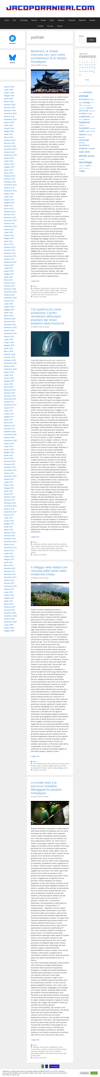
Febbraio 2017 (9, 426)
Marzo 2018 (8, 387)
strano (91, 155)
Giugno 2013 (9, 556)
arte (91, 99)
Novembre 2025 (10, 113)
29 (92, 71)
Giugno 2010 (9, 595)
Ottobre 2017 (9, 402)
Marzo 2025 (8, 137)
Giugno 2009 (9, 628)
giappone (86, 119)
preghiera (46, 292)
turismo (44, 768)
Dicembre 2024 (10, 146)
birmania (39, 763)
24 (80, 71)
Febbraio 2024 (9, 176)
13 (87, 65)
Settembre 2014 (10, 512)
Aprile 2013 (8, 562)
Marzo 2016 (8, 458)
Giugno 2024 (9, 164)
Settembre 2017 (10, 405)
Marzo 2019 (8, 351)
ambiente (36, 1047)
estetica (47, 290)
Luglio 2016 (8, 446)
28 (90, 71)
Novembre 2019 (10, 327)
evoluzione (50, 546)
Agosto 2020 (9, 301)
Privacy (59, 26)
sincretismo (60, 292)
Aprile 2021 (8, 277)
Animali (43, 20)
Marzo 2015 (8, 494)
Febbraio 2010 (9, 607)
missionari (63, 290)
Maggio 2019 (9, 345)
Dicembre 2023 (10, 182)
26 (85, 71)
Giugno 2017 (9, 414)
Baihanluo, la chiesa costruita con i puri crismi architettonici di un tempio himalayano (49, 56)
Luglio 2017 (8, 411)
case (44, 763)
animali (50, 544)
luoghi (38, 766)
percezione (59, 548)
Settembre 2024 (10, 155)
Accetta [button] (94, 1073)
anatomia (44, 544)
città (80, 105)
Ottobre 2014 (9, 509)
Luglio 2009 (8, 625)
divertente (92, 111)
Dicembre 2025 (10, 111)
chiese (53, 288)
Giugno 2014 (9, 521)
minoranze (44, 766)
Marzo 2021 (8, 280)
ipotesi (61, 546)
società (33, 294)
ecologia (43, 546)
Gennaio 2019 (9, 357)
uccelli (33, 1055)
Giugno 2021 (9, 271)
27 (87, 71)
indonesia (34, 1051)
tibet (42, 294)
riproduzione (50, 1053)
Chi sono (50, 26)
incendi (33, 766)
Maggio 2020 (9, 310)
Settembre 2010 (10, 586)
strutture (81, 159)
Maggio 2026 (9, 96)
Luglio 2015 (8, 482)
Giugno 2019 (9, 342)
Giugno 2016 (9, 449)
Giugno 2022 (9, 235)
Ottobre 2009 (9, 619)
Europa (89, 113)
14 (90, 65)
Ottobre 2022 (9, 223)
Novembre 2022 (10, 220)
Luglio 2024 (8, 161)
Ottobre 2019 (9, 331)
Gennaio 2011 (9, 583)
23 (95, 67)
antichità (56, 544)
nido (46, 1051)
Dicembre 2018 (10, 360)
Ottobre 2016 (9, 438)
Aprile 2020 (8, 313)
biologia (86, 102)
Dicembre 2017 (10, 396)
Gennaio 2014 (9, 536)
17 (80, 67)
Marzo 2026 (8, 102)
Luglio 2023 (8, 197)
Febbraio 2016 (9, 461)
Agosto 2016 (9, 443)
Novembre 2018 (10, 363)
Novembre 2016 (10, 435)
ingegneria (84, 122)
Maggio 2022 (9, 238)
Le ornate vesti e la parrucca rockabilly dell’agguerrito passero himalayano (46, 788)
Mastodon (82, 20)
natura (33, 548)
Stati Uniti (84, 151)
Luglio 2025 (8, 125)
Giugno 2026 (9, 93)
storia (38, 294)
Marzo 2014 (8, 530)
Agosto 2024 (9, 158)
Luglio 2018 (8, 375)
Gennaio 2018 (9, 393)
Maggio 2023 (9, 203)
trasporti (88, 165)
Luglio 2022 (8, 232)
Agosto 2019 (9, 336)
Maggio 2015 (9, 488)
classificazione (53, 1047)
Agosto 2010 (9, 589)
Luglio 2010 (8, 592)
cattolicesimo (45, 288)
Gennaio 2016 (9, 464)
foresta (64, 1049)
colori (61, 1047)
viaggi (55, 768)
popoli (40, 292)
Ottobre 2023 (9, 188)
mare (66, 546)
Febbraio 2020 (9, 319)
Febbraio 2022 (9, 247)
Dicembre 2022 (10, 218)
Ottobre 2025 (9, 116)
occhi (37, 548)
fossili (57, 546)
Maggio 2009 (9, 631)
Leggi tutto (35, 281)
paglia (51, 766)
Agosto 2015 (9, 479)
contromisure (55, 763)
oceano (42, 548)
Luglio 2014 (8, 518)
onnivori (51, 1051)
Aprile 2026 (8, 99)
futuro (80, 119)
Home (7, 20)
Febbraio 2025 (9, 140)
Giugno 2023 (9, 200)
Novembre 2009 (10, 616)
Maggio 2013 (9, 559)
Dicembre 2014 (10, 503)
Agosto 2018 (9, 372)
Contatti (40, 26)
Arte (14, 20)
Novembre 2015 (10, 470)
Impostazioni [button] (84, 1073)
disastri (62, 763)
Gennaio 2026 (9, 107)
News (35, 286)
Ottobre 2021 (9, 259)
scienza (56, 550)
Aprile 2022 (8, 241)
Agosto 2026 (9, 87)
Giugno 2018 (9, 378)
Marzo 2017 (8, 423)
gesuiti (53, 290)
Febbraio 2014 (9, 533)
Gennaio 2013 (9, 571)
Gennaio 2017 (9, 429)
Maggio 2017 (9, 417)
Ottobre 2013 (9, 545)
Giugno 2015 (9, 485)
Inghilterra (82, 125)
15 (92, 65)
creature (37, 546)
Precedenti (54, 1066)
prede (39, 550)
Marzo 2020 (8, 316)
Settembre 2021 (10, 262)
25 (82, 71)
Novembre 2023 (10, 185)
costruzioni (63, 288)
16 (94, 65)
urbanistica (86, 168)
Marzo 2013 (8, 565)
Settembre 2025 (10, 119)
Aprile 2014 (8, 527)
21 (89, 67)
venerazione (49, 294)
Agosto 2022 (9, 229)
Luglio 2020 (8, 304)
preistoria (45, 550)
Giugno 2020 (9, 307)
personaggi (34, 1053)
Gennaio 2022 (9, 250)
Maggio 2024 (9, 167)
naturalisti (41, 1051)
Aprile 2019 (8, 348)
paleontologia (50, 548)
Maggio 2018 (9, 381)
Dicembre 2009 (10, 613)
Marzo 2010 (8, 604)
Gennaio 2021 (9, 286)
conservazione (35, 1049)
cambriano (62, 544)
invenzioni (84, 128)
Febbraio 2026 (9, 105)
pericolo (82, 137)
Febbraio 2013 (9, 568)
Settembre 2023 (10, 191)
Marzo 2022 (8, 244)
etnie (67, 763)
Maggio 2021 (9, 274)
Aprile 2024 (8, 170)
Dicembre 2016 (10, 432)
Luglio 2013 (8, 553)
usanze (50, 768)
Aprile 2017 (8, 420)
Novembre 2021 (10, 256)
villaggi (60, 768)
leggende (92, 128)
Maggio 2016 (9, 452)
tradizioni (81, 165)
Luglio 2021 (8, 268)
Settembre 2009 (10, 622)
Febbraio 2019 (9, 354)
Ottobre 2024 (9, 152)
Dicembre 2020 (10, 289)
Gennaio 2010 (9, 610)
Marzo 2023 (8, 209)
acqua (80, 92)
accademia (36, 544)
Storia (52, 20)
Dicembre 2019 (10, 325)
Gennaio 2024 (9, 179)
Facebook (71, 20)
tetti (39, 768)
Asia (34, 763)
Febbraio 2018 (9, 390)
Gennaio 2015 (9, 500)
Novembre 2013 (10, 542)
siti (59, 766)
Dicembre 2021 (10, 253)
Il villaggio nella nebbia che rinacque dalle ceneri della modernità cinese (49, 570)
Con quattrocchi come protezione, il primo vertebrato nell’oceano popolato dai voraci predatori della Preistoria (47, 316)
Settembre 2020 (10, 298)
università (63, 550)
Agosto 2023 (9, 194)
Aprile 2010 (8, 601)
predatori (34, 550)
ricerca (51, 550)
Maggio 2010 (9, 598)
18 (82, 67)
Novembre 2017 (10, 399)
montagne (34, 292)
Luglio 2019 (8, 339)
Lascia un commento (40, 296)
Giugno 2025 (9, 128)
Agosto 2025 (9, 122)
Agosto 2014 (9, 515)
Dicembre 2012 (10, 574)
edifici (42, 290)
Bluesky (92, 20)
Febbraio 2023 (9, 212)
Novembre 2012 (10, 577)
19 (85, 67)
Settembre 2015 (10, 476)
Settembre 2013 (10, 547)
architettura (37, 288)
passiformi (57, 1051)
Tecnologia (23, 20)
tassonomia (58, 1053)
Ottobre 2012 (9, 580)
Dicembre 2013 (10, 539)
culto (32, 290)
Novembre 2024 (10, 149)
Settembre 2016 (10, 440)
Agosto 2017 (9, 408)
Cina (57, 288)
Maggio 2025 (9, 131)
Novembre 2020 (10, 292)
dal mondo (84, 110)
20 (87, 67)
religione (53, 292)
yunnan (55, 294)
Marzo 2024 (8, 173)
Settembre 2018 (10, 369)
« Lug (86, 80)
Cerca (81, 36)
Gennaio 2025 (9, 143)
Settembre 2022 (10, 226)
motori (92, 131)
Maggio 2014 (9, 524)
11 (82, 65)
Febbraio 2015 (9, 497)
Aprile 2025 (8, 134)
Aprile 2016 (8, 455)
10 (80, 65)
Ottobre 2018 (9, 366)
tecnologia (34, 768)
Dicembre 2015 (10, 467)
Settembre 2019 (10, 333)
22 (92, 67)
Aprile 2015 (8, 491)
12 (85, 65)
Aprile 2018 (8, 384)
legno (57, 290)
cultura (37, 290)
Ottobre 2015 (9, 473)
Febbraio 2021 (9, 283)
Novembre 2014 (10, 506)
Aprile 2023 (8, 206)
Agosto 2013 (9, 551)
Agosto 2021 (9, 265)
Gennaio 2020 (9, 322)
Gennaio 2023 (9, 215)
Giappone (61, 20)
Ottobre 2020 (9, 295)
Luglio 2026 (8, 90)
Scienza (34, 20)
